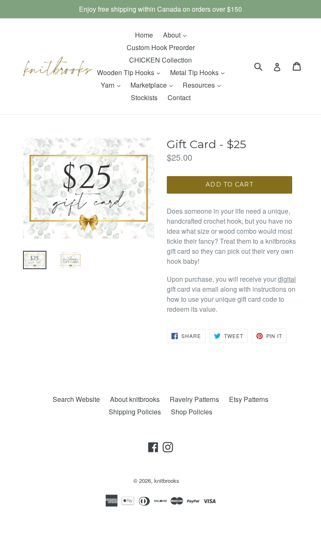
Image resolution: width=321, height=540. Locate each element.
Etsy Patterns (248, 399)
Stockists (144, 97)
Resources (204, 85)
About (177, 35)
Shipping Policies (135, 411)
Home (144, 35)
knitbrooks (166, 480)
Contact (179, 97)
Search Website (76, 399)
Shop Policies (191, 411)
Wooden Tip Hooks (130, 72)
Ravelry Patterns (194, 399)
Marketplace (153, 85)
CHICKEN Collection (160, 60)
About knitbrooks (135, 399)
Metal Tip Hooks (199, 72)
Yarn (113, 85)
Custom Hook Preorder (161, 47)
